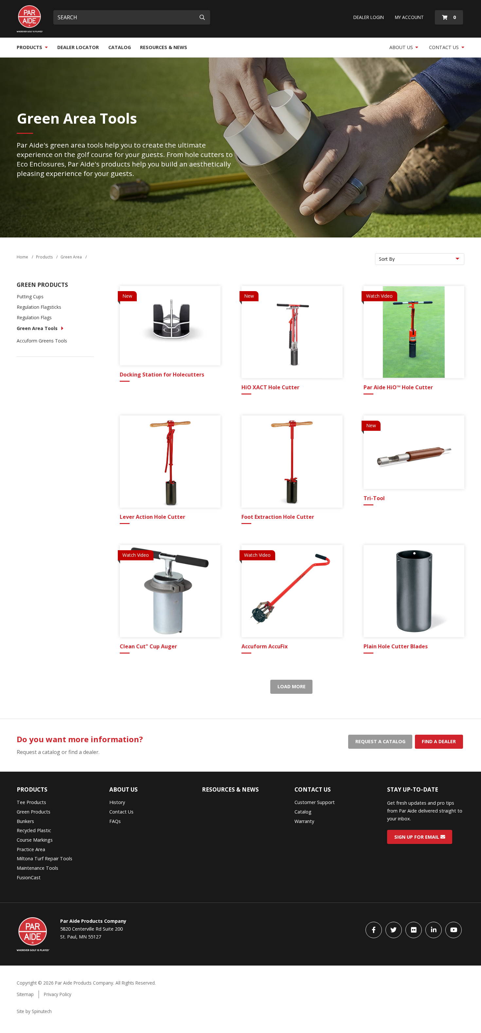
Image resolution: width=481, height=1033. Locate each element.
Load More (291, 686)
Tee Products (31, 802)
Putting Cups (30, 296)
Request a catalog (380, 741)
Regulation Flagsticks (39, 307)
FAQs (115, 821)
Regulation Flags (34, 317)
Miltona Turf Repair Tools (44, 858)
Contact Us (444, 47)
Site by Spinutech (34, 1011)
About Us (401, 47)
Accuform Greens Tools (42, 341)
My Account (409, 17)
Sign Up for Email (417, 837)
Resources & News (163, 47)
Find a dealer (439, 741)
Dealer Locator (78, 47)
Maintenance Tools (37, 868)
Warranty (304, 821)
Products (30, 47)
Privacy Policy (57, 994)
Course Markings (35, 840)
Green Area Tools (37, 328)
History (117, 802)
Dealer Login (368, 17)
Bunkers (25, 821)
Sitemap (25, 994)
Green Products (42, 285)
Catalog (119, 47)
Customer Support (314, 802)
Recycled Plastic (34, 830)
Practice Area (31, 849)
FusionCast (29, 877)
